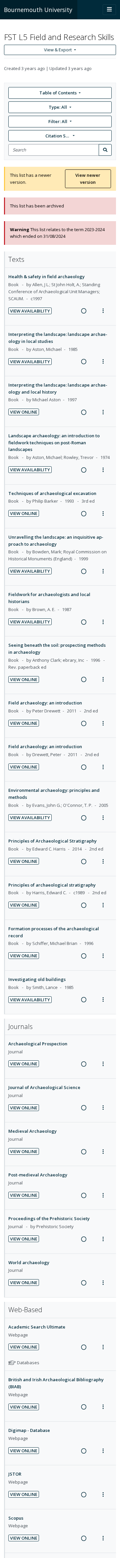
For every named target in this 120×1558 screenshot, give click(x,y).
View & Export (58, 50)
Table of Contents (58, 93)
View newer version (87, 178)
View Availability (30, 311)
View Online (23, 412)
